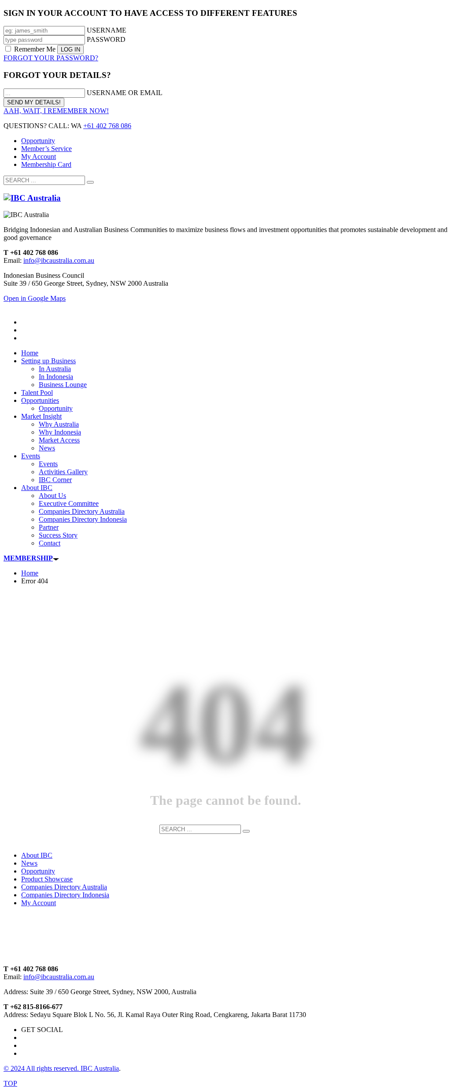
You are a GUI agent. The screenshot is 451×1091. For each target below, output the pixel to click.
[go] (90, 182)
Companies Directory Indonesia (65, 895)
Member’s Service (46, 148)
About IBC (36, 855)
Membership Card (46, 164)
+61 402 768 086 (107, 125)
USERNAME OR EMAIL (125, 92)
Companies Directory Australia (64, 887)
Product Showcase (47, 879)
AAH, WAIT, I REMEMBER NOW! (56, 110)
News (29, 863)
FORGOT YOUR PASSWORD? (51, 58)
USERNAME (106, 30)
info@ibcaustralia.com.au (58, 260)
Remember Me (34, 49)
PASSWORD (106, 39)
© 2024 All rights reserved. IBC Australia (61, 1068)
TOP (10, 1083)
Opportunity (38, 140)
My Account (38, 156)
